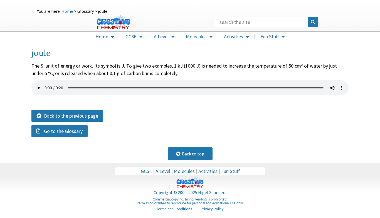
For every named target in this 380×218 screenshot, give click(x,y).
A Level (161, 36)
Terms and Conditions (174, 208)
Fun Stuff (269, 36)
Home (67, 11)
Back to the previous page (69, 116)
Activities (233, 36)
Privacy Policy (212, 208)
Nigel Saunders (212, 192)
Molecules (196, 36)
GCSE (131, 36)
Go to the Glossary (61, 131)
